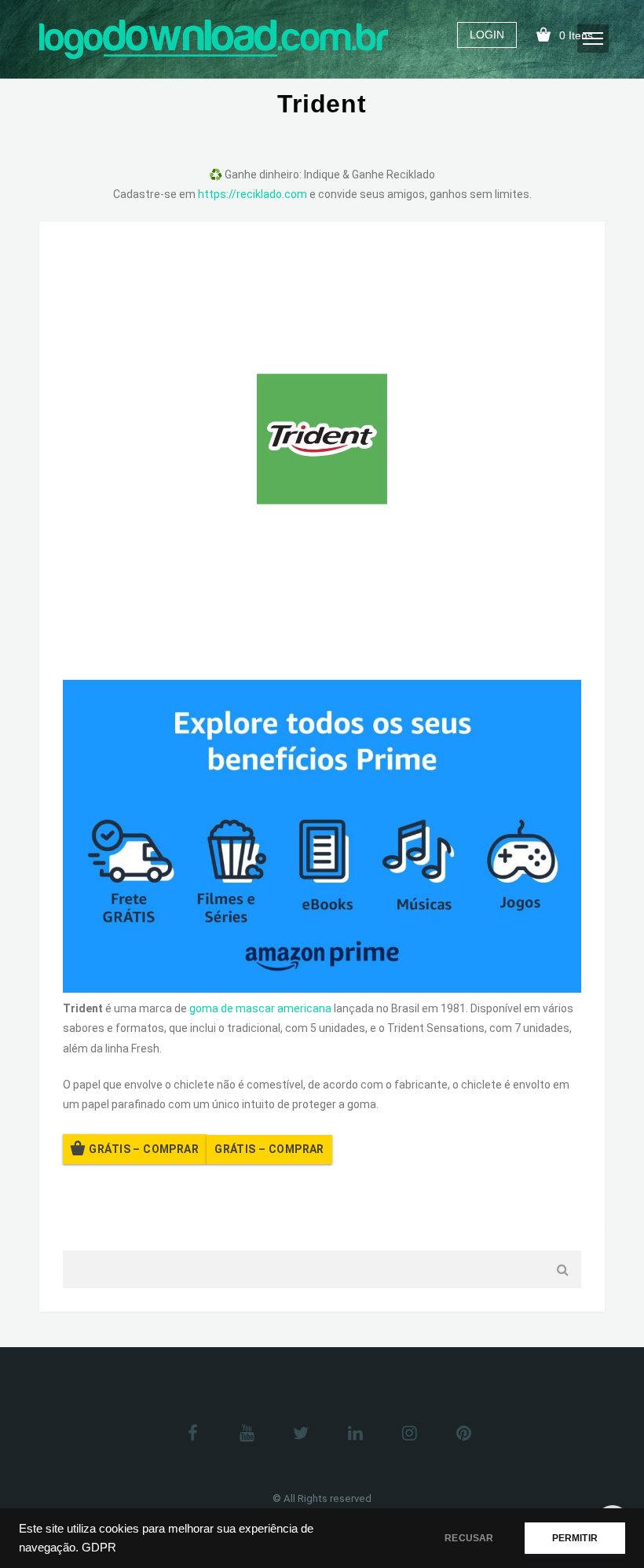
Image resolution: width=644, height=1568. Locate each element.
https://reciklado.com (252, 194)
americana (304, 1008)
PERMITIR (575, 1538)
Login (487, 34)
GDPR (99, 1547)
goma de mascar (232, 1008)
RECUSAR (469, 1538)
